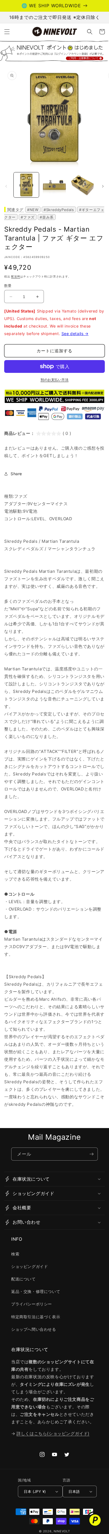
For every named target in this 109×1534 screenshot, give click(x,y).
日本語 (74, 1491)
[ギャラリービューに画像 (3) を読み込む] (82, 184)
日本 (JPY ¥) (35, 1491)
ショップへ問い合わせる (33, 1329)
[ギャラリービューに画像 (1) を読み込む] (26, 184)
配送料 (15, 276)
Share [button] (16, 473)
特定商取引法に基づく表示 (35, 1316)
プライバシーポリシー (31, 1304)
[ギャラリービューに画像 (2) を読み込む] (54, 184)
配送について (23, 1279)
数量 (8, 285)
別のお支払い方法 (54, 380)
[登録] (91, 1154)
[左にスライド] (6, 186)
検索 (15, 1254)
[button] (7, 32)
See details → (75, 333)
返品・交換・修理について (35, 1291)
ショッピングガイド (29, 1266)
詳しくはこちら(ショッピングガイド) (52, 1433)
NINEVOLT (62, 1531)
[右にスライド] (103, 186)
